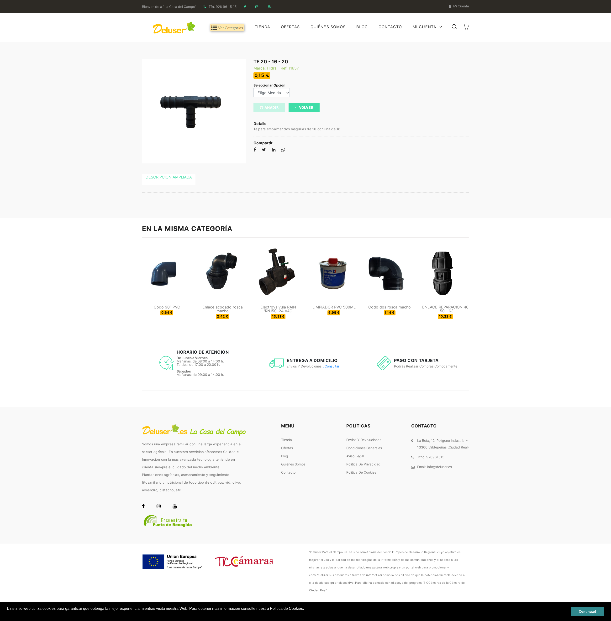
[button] (7, 615)
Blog (362, 26)
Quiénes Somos (328, 26)
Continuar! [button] (587, 611)
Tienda (262, 26)
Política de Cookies (361, 472)
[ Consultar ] (332, 366)
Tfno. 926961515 (430, 457)
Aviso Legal (355, 456)
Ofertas (290, 26)
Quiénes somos (293, 464)
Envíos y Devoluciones (363, 440)
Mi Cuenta (424, 26)
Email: (434, 467)
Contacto (390, 26)
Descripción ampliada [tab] (169, 177)
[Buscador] (454, 26)
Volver (305, 107)
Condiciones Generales (364, 448)
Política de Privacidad (363, 464)
